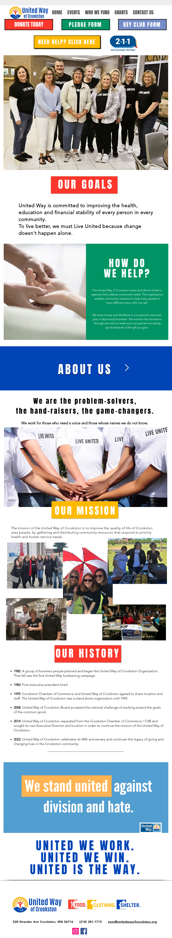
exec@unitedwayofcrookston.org (132, 922)
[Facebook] (83, 931)
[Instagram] (75, 931)
